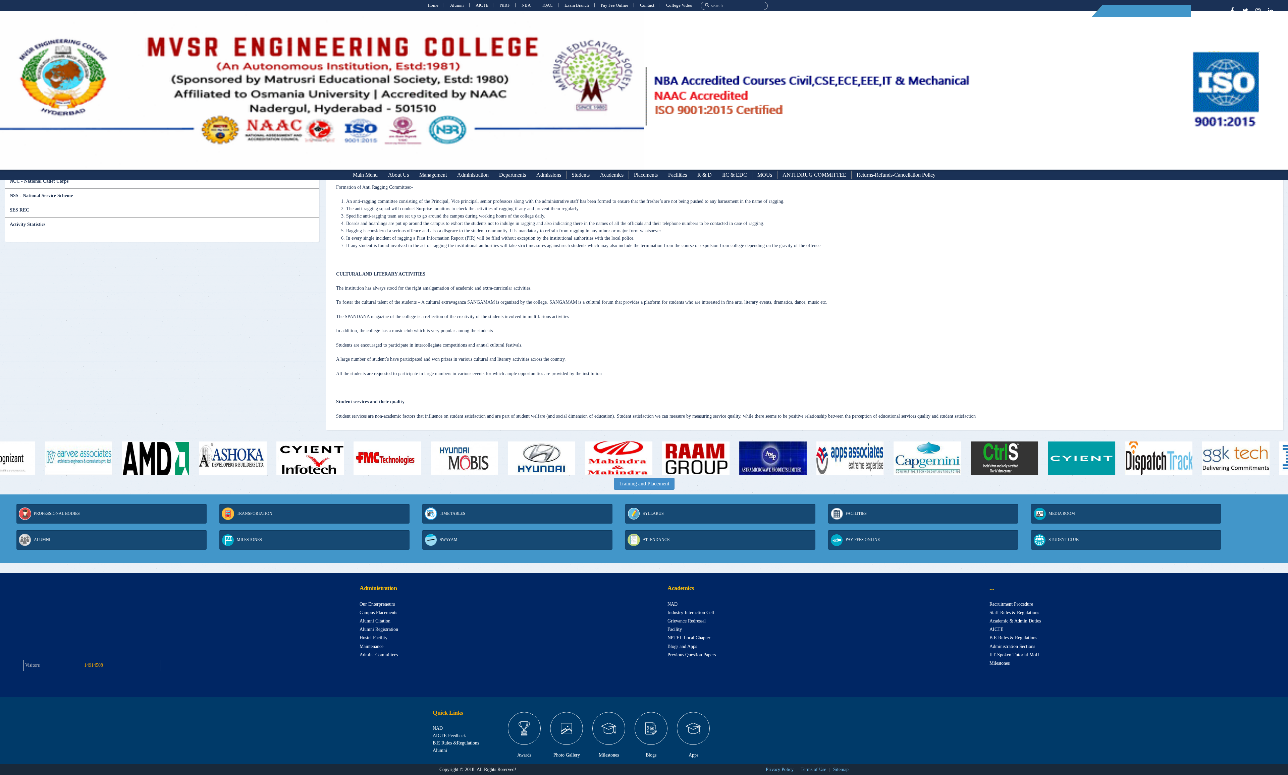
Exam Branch (577, 5)
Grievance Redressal (686, 620)
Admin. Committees (379, 654)
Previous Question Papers (691, 654)
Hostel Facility (373, 637)
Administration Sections (1012, 646)
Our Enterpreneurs (377, 604)
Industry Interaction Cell (690, 612)
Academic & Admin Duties (1015, 620)
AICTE (482, 5)
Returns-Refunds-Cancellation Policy (896, 175)
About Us (398, 175)
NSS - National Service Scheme (41, 195)
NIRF (505, 5)
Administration (473, 175)
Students (581, 175)
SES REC (19, 210)
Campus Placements (378, 612)
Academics (612, 175)
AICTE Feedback (449, 735)
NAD (672, 604)
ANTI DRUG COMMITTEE (814, 175)
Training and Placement (644, 483)
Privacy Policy (780, 769)
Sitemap (841, 769)
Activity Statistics (27, 224)
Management (433, 175)
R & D (704, 175)
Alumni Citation (375, 620)
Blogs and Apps (682, 646)
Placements (646, 175)
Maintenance (371, 646)
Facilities (677, 175)
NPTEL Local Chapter (688, 637)
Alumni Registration (379, 629)
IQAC (547, 5)
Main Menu (365, 175)
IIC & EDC (734, 175)
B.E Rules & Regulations (1013, 637)
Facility (674, 629)
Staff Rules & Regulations (1014, 612)
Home (433, 5)
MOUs (764, 175)
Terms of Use (813, 769)
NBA (526, 5)
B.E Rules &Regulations (456, 743)
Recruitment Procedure (1011, 604)
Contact (647, 5)
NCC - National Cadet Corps (39, 181)
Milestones (999, 663)
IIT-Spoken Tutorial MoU (1014, 654)
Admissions (548, 175)
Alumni (457, 5)
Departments (512, 175)
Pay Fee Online (614, 5)
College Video (679, 5)
